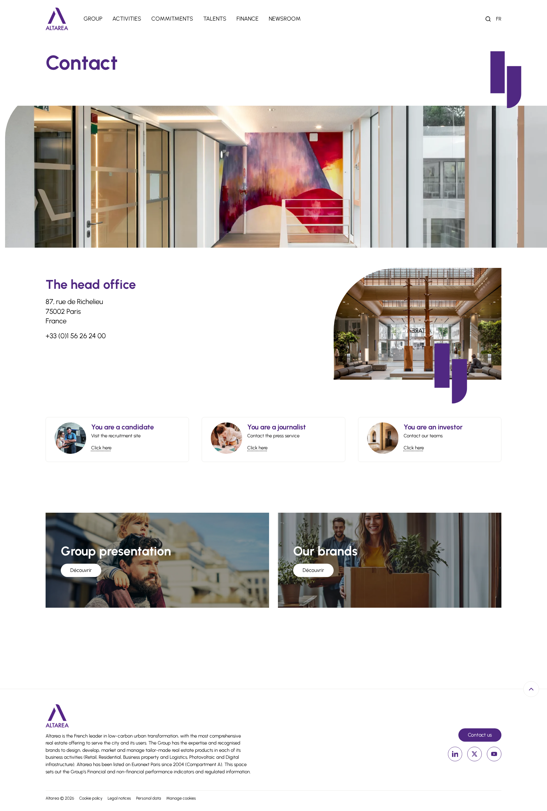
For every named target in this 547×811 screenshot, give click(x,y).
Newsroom (285, 18)
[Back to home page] (57, 19)
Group (93, 18)
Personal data (148, 798)
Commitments (172, 18)
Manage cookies (181, 798)
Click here (101, 448)
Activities (126, 18)
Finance (247, 18)
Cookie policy (91, 798)
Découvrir (81, 570)
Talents (214, 18)
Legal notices (119, 798)
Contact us (480, 735)
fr (498, 19)
